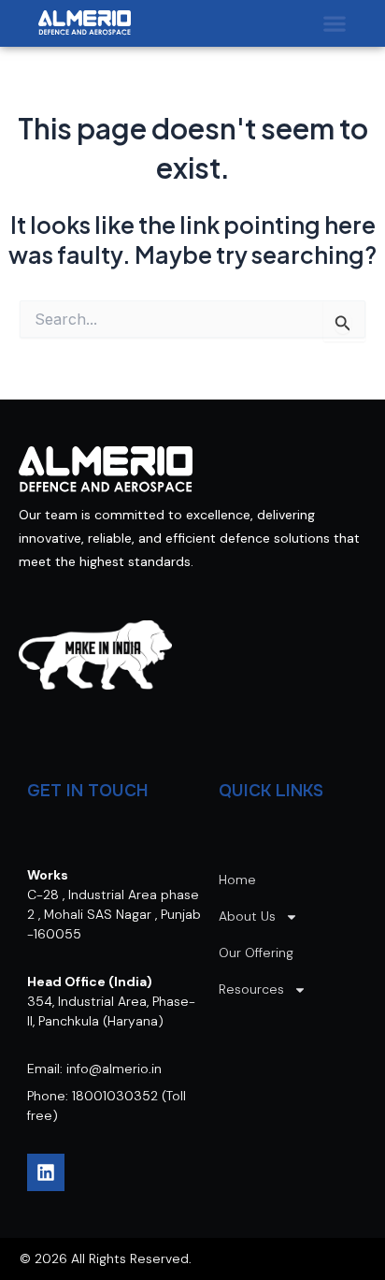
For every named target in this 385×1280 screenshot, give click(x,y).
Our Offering (256, 952)
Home (237, 879)
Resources (251, 989)
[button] (335, 24)
